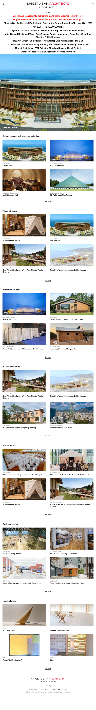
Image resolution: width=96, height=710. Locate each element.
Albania (59, 425)
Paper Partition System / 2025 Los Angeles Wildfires (22, 349)
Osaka (60, 163)
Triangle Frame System (11, 240)
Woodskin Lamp (8, 630)
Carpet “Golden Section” (12, 660)
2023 (4, 658)
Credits (53, 689)
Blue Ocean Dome (57, 165)
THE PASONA (7, 165)
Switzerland (13, 193)
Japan (8, 163)
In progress (6, 193)
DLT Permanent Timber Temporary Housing (19, 428)
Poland (8, 581)
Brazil (55, 581)
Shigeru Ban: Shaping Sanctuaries (63, 554)
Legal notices (44, 689)
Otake (52, 660)
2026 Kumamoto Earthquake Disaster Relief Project (22, 475)
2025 (51, 163)
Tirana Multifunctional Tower (61, 428)
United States (10, 346)
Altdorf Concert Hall (10, 195)
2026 (4, 163)
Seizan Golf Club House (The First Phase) (66, 319)
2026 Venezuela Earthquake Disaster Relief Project (69, 475)
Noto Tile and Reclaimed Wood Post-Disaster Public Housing (22, 271)
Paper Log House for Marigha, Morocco (65, 349)
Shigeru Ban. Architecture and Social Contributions (22, 583)
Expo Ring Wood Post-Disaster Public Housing (68, 270)
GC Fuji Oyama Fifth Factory (61, 195)
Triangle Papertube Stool (59, 630)
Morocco (56, 346)
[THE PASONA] (48, 92)
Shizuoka (56, 193)
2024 (51, 317)
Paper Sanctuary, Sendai (12, 554)
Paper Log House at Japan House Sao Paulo (67, 583)
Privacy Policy (33, 689)
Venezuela (56, 472)
